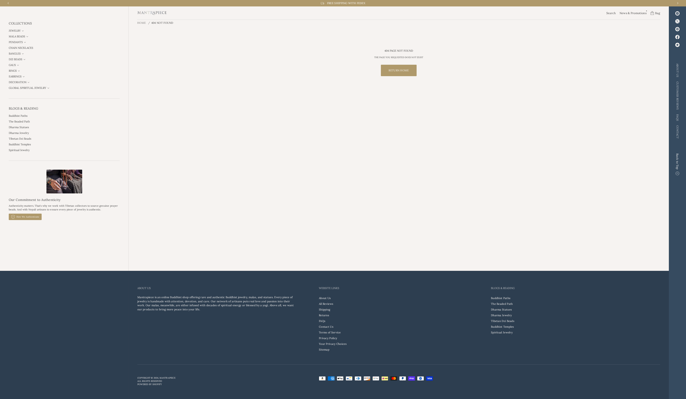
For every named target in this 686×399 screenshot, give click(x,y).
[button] (611, 13)
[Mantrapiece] (151, 13)
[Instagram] (677, 13)
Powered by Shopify (149, 384)
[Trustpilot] (677, 45)
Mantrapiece (167, 377)
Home (141, 22)
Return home (399, 70)
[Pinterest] (677, 29)
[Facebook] (677, 37)
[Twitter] (677, 21)
